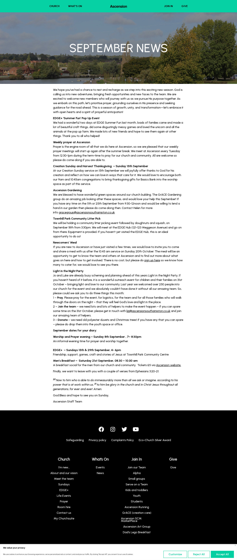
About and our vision (64, 473)
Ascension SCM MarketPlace (131, 520)
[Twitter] (124, 429)
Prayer (64, 501)
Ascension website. (168, 365)
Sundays (64, 484)
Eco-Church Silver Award (155, 440)
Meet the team (64, 478)
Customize (175, 554)
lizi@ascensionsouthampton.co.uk (148, 311)
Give (173, 467)
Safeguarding (75, 440)
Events (100, 467)
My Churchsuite (64, 518)
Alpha (137, 473)
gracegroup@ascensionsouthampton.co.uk (87, 212)
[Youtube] (135, 429)
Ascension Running (137, 507)
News (100, 473)
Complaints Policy (122, 440)
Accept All (222, 554)
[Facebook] (101, 429)
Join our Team (137, 467)
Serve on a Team (137, 484)
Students (137, 501)
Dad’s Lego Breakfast (137, 532)
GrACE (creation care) (136, 512)
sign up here (152, 260)
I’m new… (64, 467)
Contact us (64, 512)
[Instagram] (112, 429)
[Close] (235, 545)
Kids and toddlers (137, 490)
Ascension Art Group (136, 526)
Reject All (199, 554)
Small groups (136, 478)
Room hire (64, 507)
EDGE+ (64, 490)
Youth (136, 495)
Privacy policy (97, 440)
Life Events (64, 495)
